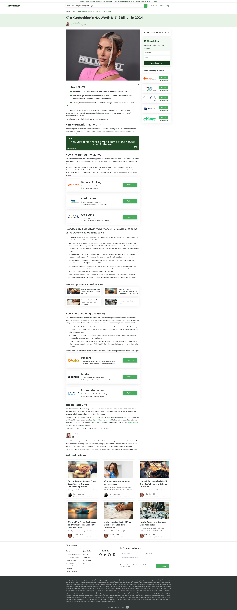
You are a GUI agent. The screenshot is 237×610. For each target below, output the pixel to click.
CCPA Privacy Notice (72, 558)
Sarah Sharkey (76, 23)
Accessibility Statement (73, 555)
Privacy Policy (70, 566)
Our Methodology (71, 571)
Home (68, 11)
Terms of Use (70, 569)
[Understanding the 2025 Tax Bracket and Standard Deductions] (118, 510)
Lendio (85, 374)
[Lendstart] (13, 6)
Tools (162, 6)
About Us (85, 555)
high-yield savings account (102, 420)
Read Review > (164, 80)
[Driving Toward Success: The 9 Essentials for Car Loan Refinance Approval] (82, 469)
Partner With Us (87, 560)
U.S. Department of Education (106, 601)
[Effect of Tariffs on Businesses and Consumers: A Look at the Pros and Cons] (82, 510)
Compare (154, 6)
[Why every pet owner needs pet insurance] (118, 469)
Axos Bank (87, 214)
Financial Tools (87, 566)
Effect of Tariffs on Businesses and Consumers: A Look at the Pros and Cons (82, 525)
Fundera (86, 358)
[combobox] (105, 6)
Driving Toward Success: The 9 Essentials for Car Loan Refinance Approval (82, 484)
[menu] (3, 5)
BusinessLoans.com (93, 390)
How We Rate (70, 563)
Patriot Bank (88, 198)
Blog (167, 6)
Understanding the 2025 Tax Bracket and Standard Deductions (117, 525)
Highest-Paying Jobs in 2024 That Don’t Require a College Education (153, 484)
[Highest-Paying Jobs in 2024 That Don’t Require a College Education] (154, 469)
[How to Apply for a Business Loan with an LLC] (154, 510)
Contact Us (86, 558)
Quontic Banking (91, 182)
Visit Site (163, 77)
